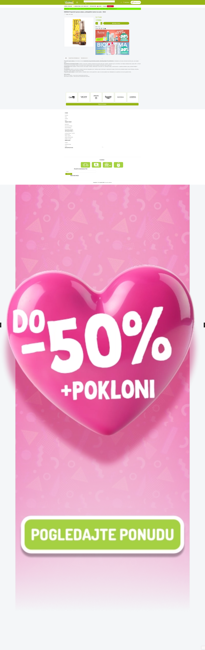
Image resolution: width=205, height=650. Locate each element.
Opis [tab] (66, 58)
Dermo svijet (86, 6)
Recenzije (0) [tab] (84, 58)
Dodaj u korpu (117, 23)
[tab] (66, 58)
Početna (65, 6)
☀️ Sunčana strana (77, 6)
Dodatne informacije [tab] (74, 58)
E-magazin (105, 6)
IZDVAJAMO (70, 6)
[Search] (86, 3)
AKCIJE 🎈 (110, 6)
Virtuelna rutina (94, 6)
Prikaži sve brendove (102, 104)
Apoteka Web (102, 182)
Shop (82, 6)
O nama (100, 6)
